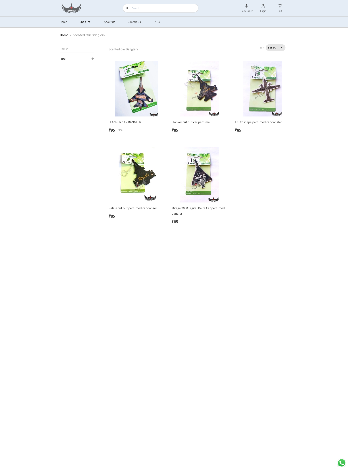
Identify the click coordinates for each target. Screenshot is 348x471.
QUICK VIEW (136, 89)
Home (64, 35)
